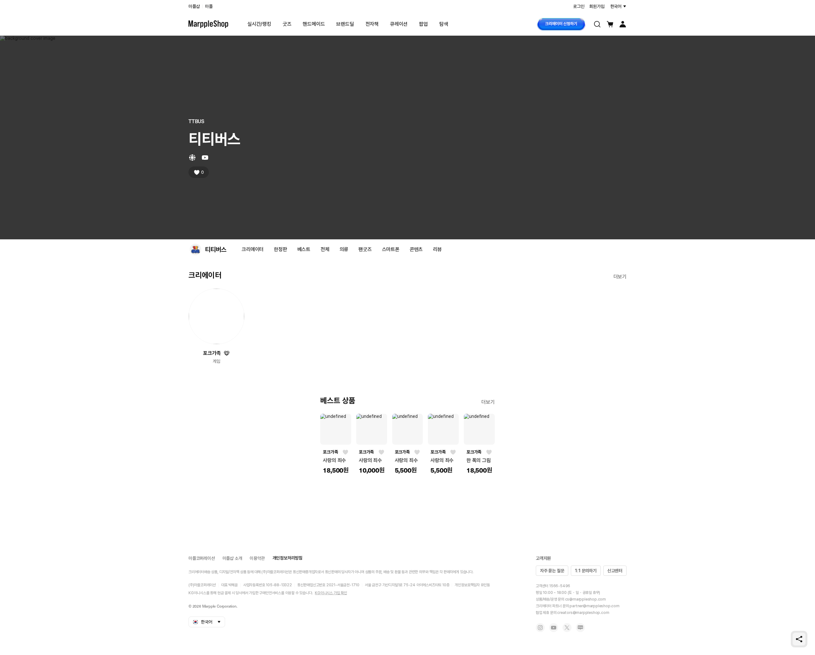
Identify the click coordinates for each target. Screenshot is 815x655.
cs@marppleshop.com (585, 599)
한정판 (280, 249)
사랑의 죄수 (334, 460)
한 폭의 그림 (478, 460)
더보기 (614, 248)
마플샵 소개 (232, 558)
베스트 (303, 249)
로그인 (578, 6)
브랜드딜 (345, 24)
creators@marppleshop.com (583, 612)
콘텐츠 (416, 249)
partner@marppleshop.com (594, 606)
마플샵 (194, 6)
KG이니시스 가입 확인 (331, 593)
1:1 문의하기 (585, 570)
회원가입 (596, 6)
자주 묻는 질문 (552, 570)
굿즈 (287, 24)
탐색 (443, 24)
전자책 (372, 24)
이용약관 (257, 558)
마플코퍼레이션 (201, 558)
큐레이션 (399, 24)
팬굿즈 (365, 249)
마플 (209, 6)
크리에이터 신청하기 (561, 23)
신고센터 (614, 570)
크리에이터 (253, 249)
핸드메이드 (314, 24)
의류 (344, 249)
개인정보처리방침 (287, 557)
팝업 (423, 24)
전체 (325, 249)
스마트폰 (391, 249)
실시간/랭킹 (259, 24)
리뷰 (437, 249)
